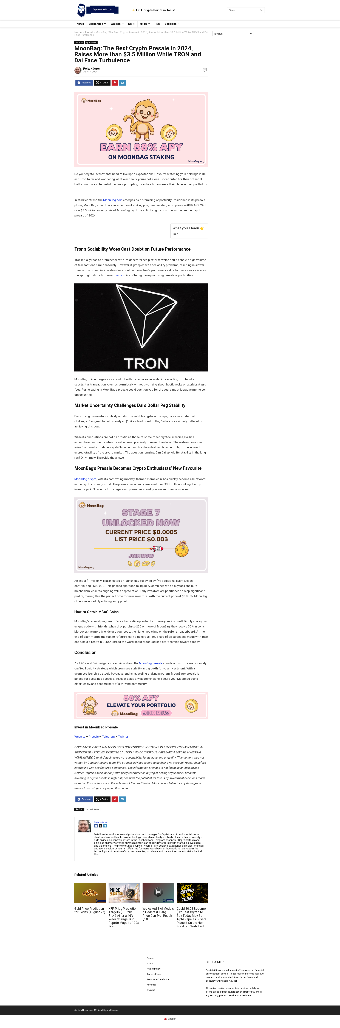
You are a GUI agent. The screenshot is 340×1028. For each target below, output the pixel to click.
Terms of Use (154, 974)
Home (78, 32)
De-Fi (131, 24)
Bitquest (151, 990)
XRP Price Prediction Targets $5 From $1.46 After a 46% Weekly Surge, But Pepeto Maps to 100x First (124, 917)
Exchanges (96, 24)
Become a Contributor (158, 979)
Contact (151, 958)
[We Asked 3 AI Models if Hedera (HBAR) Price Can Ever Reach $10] (158, 885)
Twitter (123, 736)
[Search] (261, 10)
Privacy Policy (153, 968)
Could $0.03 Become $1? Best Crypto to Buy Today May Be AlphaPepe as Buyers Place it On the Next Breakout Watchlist (191, 917)
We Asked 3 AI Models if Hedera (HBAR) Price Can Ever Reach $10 (158, 914)
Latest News (92, 809)
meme (118, 275)
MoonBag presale (150, 663)
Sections (171, 24)
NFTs (143, 24)
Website (79, 736)
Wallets (116, 24)
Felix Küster (91, 68)
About (150, 963)
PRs (157, 24)
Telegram (108, 736)
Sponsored (91, 42)
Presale (94, 736)
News (80, 24)
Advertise (151, 984)
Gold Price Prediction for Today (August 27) (89, 910)
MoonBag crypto (85, 479)
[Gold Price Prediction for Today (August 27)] (90, 885)
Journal (88, 32)
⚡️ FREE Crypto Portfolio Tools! (153, 10)
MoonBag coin (113, 200)
